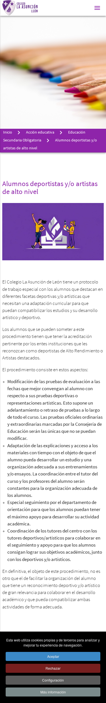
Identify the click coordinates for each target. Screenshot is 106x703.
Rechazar (53, 668)
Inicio (7, 132)
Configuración (53, 680)
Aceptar (53, 656)
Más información (53, 691)
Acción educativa (40, 132)
